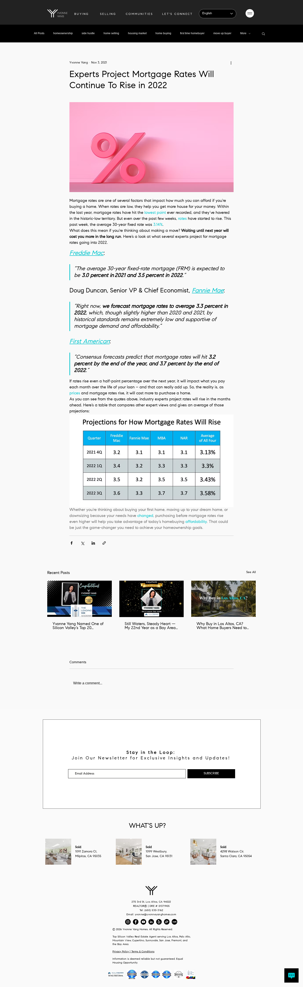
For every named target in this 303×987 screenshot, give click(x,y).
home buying (163, 33)
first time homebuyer (192, 33)
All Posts (39, 33)
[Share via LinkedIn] (93, 543)
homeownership (63, 33)
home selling (111, 33)
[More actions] (231, 63)
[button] (250, 13)
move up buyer (222, 33)
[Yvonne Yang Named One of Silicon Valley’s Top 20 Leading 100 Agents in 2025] (79, 599)
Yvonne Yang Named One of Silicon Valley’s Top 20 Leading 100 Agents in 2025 (78, 626)
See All (251, 572)
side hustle (88, 33)
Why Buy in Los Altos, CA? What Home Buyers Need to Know (222, 626)
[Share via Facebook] (71, 543)
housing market (137, 33)
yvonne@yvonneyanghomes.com (155, 914)
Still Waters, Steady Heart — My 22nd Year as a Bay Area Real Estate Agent (150, 626)
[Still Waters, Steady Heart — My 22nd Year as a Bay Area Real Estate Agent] (151, 599)
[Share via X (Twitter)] (82, 543)
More (243, 33)
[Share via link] (104, 543)
